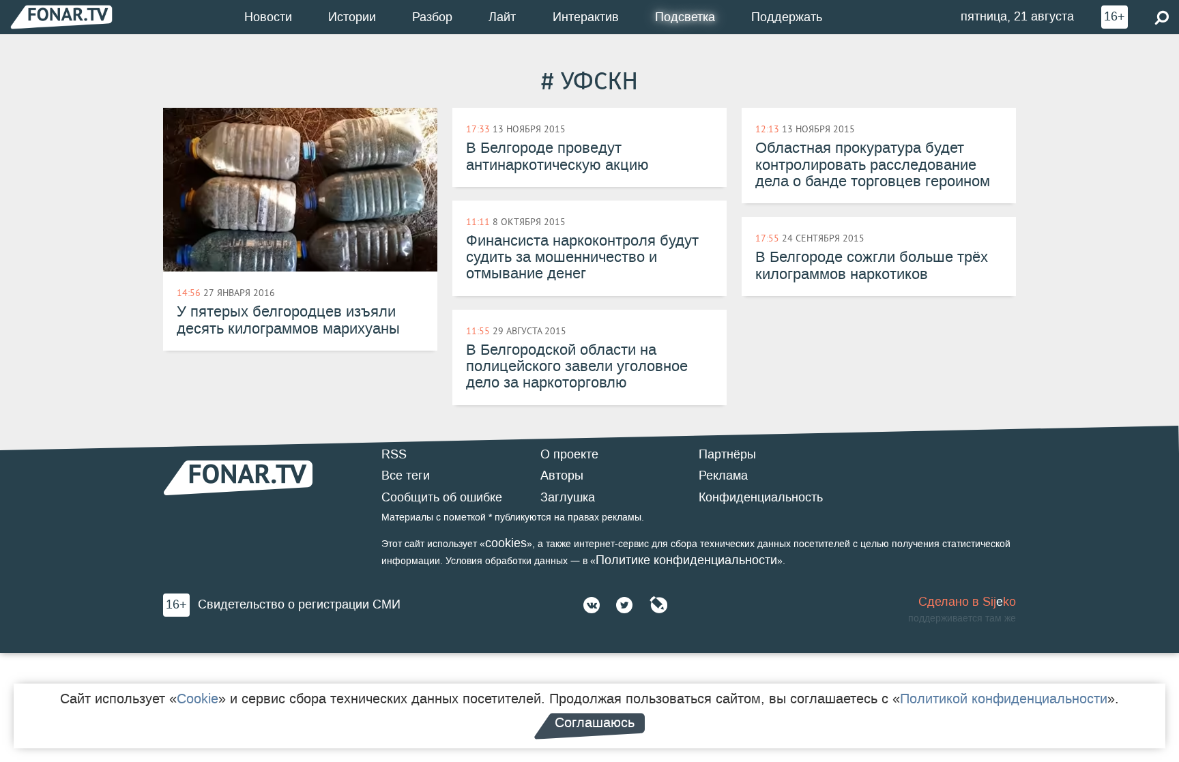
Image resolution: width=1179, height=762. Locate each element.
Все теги (405, 475)
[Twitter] (624, 605)
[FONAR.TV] (61, 16)
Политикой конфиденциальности (1003, 698)
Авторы (561, 475)
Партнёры (727, 454)
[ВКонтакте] (591, 605)
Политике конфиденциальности (686, 560)
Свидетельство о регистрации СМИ (299, 604)
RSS (394, 454)
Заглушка (567, 497)
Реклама (723, 475)
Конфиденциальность (761, 497)
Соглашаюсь (595, 722)
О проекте (569, 454)
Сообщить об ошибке (441, 497)
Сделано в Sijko (967, 602)
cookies (506, 543)
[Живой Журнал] (658, 605)
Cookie (197, 698)
